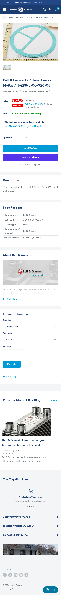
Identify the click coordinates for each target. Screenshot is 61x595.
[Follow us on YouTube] (21, 575)
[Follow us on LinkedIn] (26, 575)
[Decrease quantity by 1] (19, 138)
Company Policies (10, 589)
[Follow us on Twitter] (10, 575)
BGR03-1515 (48, 17)
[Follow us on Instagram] (16, 575)
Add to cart (30, 148)
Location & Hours (38, 2)
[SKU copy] (21, 91)
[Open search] (44, 9)
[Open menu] (4, 9)
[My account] (50, 9)
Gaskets (36, 17)
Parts (28, 17)
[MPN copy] (49, 91)
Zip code (7, 346)
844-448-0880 (23, 2)
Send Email (35, 126)
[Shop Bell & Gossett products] (30, 272)
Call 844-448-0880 (34, 104)
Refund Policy (9, 376)
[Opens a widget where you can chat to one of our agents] (50, 590)
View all (54, 400)
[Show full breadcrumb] (5, 17)
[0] (56, 9)
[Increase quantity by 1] (34, 138)
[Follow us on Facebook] (5, 575)
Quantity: (7, 137)
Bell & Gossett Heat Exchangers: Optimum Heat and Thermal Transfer (24, 445)
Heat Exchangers (15, 17)
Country (7, 320)
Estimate (11, 364)
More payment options (30, 164)
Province (7, 333)
